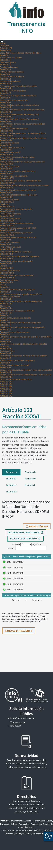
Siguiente (37, 599)
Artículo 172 (6, 395)
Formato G (11, 491)
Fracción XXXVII (18, 226)
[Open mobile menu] (2, 41)
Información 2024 (38, 526)
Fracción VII (18, 84)
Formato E (11, 485)
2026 (9, 561)
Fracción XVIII (23, 136)
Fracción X (14, 98)
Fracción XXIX (18, 188)
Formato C (11, 478)
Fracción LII (21, 299)
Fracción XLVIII (9, 278)
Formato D (30, 478)
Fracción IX (18, 94)
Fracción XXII (17, 155)
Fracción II (8, 60)
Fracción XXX (18, 193)
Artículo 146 (6, 391)
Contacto (5, 45)
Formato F (30, 485)
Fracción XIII (19, 112)
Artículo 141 (6, 386)
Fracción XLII (15, 250)
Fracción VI (10, 79)
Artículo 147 (6, 393)
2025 (9, 573)
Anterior (16, 599)
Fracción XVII (23, 131)
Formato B (30, 472)
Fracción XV (22, 122)
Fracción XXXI (9, 198)
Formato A (11, 472)
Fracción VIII (13, 89)
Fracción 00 (20, 51)
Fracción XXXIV (10, 212)
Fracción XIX (9, 141)
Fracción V (12, 75)
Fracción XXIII (22, 160)
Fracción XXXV (10, 217)
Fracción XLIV (16, 259)
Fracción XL (9, 240)
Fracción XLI (10, 245)
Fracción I (11, 56)
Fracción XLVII (16, 273)
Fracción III (9, 65)
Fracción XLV (6, 264)
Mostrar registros (26, 544)
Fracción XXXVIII (16, 231)
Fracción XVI (14, 127)
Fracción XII (22, 108)
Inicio (3, 43)
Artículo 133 (6, 312)
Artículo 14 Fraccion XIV (18, 630)
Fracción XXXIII (16, 207)
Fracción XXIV (10, 165)
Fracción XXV (17, 169)
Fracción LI (20, 294)
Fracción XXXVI (16, 221)
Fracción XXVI (14, 174)
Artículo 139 (6, 381)
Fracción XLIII (19, 254)
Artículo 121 (6, 47)
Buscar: (10, 547)
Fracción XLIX (6, 283)
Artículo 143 (6, 388)
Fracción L (17, 288)
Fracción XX (12, 146)
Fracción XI (19, 103)
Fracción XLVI (10, 269)
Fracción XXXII (7, 202)
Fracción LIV (17, 309)
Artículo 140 (6, 383)
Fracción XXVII (20, 179)
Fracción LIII (6, 304)
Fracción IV (11, 70)
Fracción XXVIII (24, 183)
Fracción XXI (10, 150)
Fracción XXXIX (18, 236)
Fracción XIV (19, 117)
